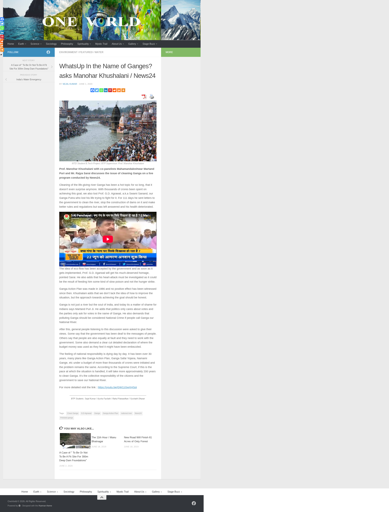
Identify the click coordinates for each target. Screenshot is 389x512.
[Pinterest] (110, 90)
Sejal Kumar (70, 84)
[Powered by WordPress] (20, 506)
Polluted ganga (66, 418)
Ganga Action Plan (110, 413)
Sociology (51, 44)
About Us (117, 44)
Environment (68, 52)
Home (10, 44)
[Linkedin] (106, 90)
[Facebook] (92, 90)
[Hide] (1, 55)
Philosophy (67, 44)
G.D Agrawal (86, 413)
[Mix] (119, 90)
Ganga (97, 413)
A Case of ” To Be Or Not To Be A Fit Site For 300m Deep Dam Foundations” (73, 456)
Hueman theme (45, 506)
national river (126, 413)
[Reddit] (114, 90)
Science (35, 44)
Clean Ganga (72, 413)
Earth (21, 44)
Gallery (132, 44)
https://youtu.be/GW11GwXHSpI (117, 387)
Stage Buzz (149, 44)
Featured (86, 52)
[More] (123, 90)
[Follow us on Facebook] (48, 52)
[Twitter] (97, 90)
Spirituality (83, 44)
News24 (138, 413)
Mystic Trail (101, 44)
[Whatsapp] (101, 90)
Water (99, 52)
